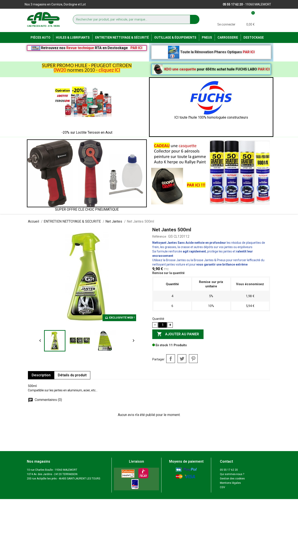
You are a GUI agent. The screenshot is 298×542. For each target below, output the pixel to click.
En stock (161, 345)
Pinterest (193, 358)
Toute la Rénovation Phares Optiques (217, 52)
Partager (170, 358)
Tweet (182, 358)
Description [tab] (41, 375)
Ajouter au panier (178, 334)
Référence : (159, 236)
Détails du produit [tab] (72, 375)
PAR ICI (136, 48)
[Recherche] (194, 19)
